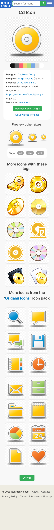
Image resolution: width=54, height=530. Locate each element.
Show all (27, 477)
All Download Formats (27, 114)
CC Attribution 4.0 (26, 82)
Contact (45, 491)
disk (40, 153)
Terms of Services (30, 496)
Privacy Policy (9, 496)
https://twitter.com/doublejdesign (24, 94)
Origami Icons (25, 78)
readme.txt (25, 102)
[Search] (43, 3)
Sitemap (47, 496)
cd (20, 153)
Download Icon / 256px (27, 108)
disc (30, 153)
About (35, 491)
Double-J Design (27, 74)
